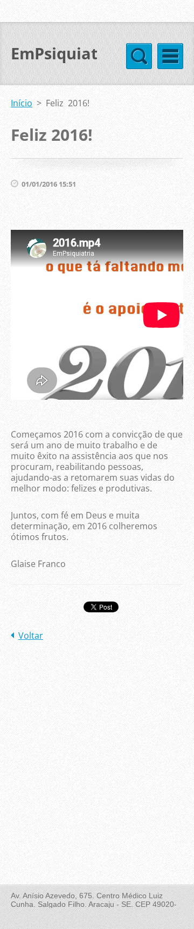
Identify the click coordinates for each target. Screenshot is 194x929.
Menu (170, 56)
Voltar (30, 635)
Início (21, 103)
